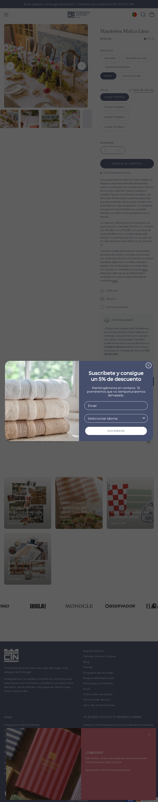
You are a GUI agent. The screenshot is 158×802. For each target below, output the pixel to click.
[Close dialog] (148, 365)
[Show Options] (144, 418)
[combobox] (115, 418)
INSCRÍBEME (116, 430)
